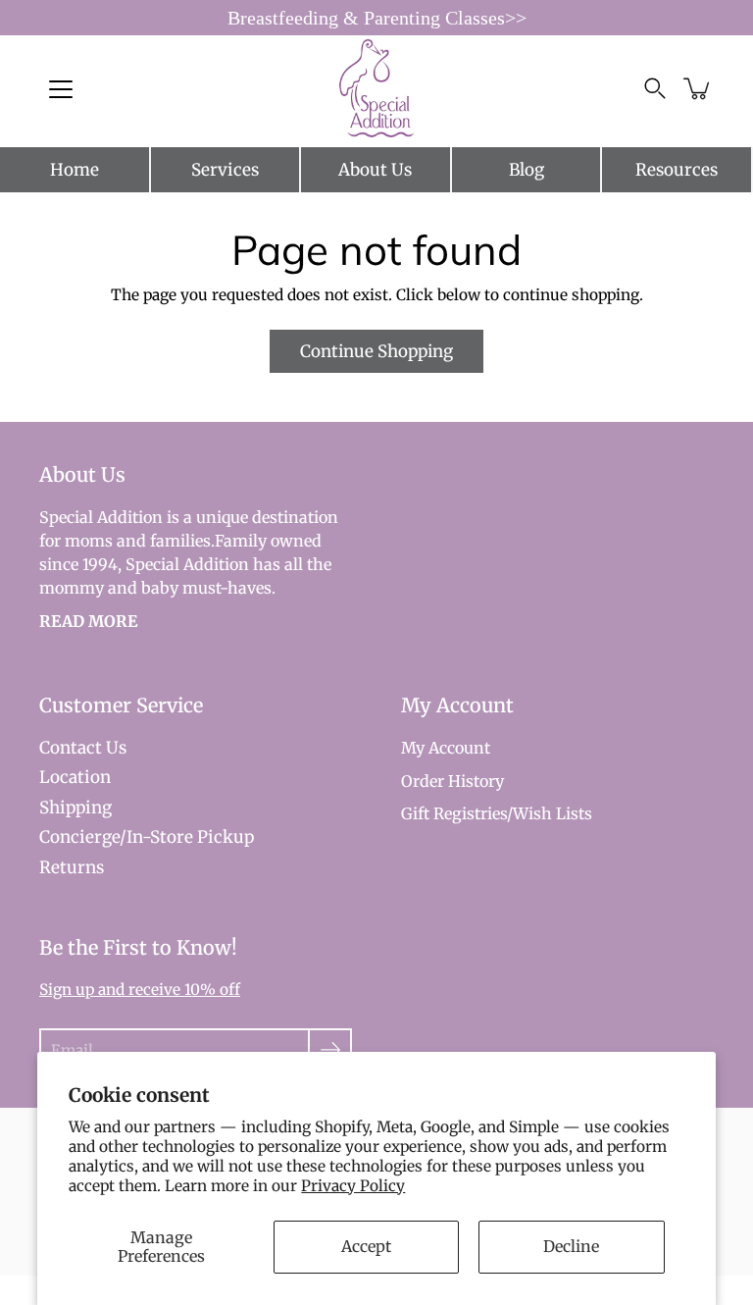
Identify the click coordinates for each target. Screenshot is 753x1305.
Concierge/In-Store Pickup (146, 837)
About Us (375, 170)
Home (74, 170)
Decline (571, 1246)
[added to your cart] (698, 88)
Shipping (75, 807)
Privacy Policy (353, 1185)
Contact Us (82, 747)
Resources (676, 170)
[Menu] (60, 89)
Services (225, 170)
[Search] (655, 88)
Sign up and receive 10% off (139, 989)
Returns (71, 867)
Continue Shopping (376, 351)
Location (75, 777)
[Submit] (330, 1050)
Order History (452, 781)
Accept (366, 1246)
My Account (445, 747)
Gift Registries (454, 813)
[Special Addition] (377, 88)
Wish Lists (552, 813)
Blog (526, 170)
